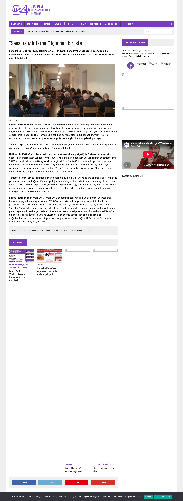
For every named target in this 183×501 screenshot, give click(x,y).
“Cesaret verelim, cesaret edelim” (104, 469)
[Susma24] (91, 10)
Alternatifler (15, 265)
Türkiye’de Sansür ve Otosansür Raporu (75, 230)
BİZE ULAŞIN (128, 24)
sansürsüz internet (36, 230)
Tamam (148, 496)
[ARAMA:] (158, 31)
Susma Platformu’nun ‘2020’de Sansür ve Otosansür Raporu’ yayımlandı (18, 275)
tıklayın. (146, 50)
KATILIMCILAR (33, 24)
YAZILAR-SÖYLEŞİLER (64, 24)
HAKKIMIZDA (16, 24)
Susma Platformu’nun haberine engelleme (74, 469)
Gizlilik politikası (163, 496)
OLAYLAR (47, 24)
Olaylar (41, 265)
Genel (26, 265)
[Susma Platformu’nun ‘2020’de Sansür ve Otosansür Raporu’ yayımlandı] (21, 260)
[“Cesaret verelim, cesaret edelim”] (105, 460)
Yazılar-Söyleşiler (18, 267)
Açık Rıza (125, 56)
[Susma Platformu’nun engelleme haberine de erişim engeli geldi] (49, 260)
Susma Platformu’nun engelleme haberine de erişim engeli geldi (47, 271)
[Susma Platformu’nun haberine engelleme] (77, 460)
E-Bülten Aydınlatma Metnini (141, 53)
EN (171, 24)
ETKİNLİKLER (95, 24)
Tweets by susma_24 (132, 176)
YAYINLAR (81, 24)
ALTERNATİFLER (111, 24)
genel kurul (22, 230)
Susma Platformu (51, 230)
